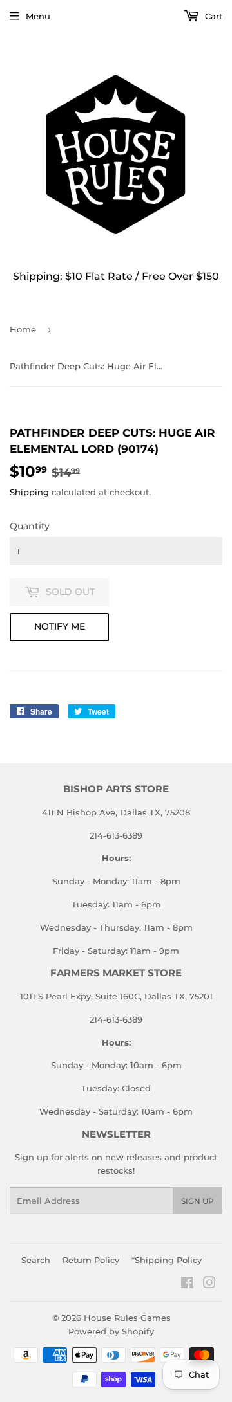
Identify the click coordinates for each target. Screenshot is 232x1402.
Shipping (29, 492)
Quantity (30, 526)
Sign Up (197, 1201)
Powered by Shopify (111, 1331)
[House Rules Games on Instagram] (209, 1284)
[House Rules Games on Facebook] (187, 1284)
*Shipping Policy (166, 1260)
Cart (212, 16)
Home (23, 329)
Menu (38, 16)
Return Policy (91, 1260)
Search (35, 1260)
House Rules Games (127, 1318)
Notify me (59, 626)
